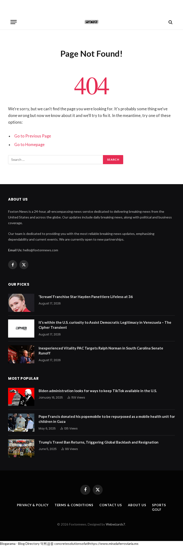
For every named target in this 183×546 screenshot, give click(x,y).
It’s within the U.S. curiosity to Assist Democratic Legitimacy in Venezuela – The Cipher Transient (105, 324)
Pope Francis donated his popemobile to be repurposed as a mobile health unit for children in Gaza (107, 419)
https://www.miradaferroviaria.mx (113, 543)
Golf (156, 509)
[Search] (170, 22)
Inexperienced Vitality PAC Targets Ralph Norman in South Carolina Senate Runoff (101, 350)
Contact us (110, 505)
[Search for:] (55, 159)
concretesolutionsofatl (71, 543)
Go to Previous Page (32, 136)
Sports (159, 505)
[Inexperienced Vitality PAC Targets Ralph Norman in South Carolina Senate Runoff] (21, 354)
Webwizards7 (115, 524)
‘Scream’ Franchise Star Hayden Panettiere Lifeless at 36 (86, 296)
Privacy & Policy (33, 505)
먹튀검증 (47, 543)
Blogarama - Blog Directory (20, 543)
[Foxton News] (91, 22)
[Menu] (13, 22)
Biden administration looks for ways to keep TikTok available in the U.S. (98, 391)
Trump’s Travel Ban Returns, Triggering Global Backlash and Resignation (98, 442)
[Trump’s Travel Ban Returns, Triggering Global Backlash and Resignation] (21, 448)
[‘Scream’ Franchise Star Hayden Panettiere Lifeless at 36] (21, 303)
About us (137, 505)
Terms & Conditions (74, 505)
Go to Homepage (29, 144)
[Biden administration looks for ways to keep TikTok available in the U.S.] (21, 397)
